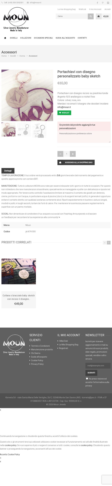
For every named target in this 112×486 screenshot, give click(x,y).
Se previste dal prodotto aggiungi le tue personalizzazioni (77, 126)
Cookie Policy (37, 360)
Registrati (63, 348)
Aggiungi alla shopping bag (78, 162)
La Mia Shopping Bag (68, 344)
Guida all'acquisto (65, 38)
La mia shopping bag (67, 9)
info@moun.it (35, 2)
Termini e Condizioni (40, 346)
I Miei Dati (63, 341)
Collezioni (25, 38)
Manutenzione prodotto (42, 349)
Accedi (108, 9)
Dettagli (8, 171)
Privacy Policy (37, 364)
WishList (82, 9)
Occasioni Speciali (43, 38)
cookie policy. (87, 445)
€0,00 (105, 16)
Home (5, 38)
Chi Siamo (35, 353)
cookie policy (10, 445)
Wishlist (65, 113)
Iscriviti (91, 373)
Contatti (82, 38)
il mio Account (95, 9)
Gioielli (14, 38)
